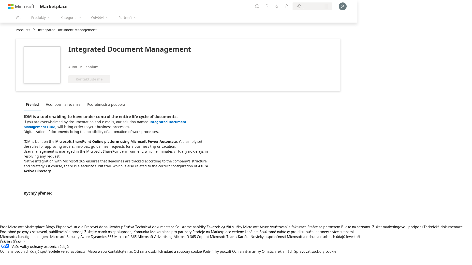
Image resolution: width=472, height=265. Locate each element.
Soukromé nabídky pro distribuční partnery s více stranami (307, 231)
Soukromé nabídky (190, 226)
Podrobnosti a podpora (106, 104)
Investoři (353, 236)
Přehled (32, 104)
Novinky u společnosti (268, 236)
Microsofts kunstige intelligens (24, 236)
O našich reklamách (277, 251)
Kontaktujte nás (120, 251)
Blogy (50, 226)
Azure (85, 236)
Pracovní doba (96, 226)
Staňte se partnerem (324, 226)
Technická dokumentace (154, 226)
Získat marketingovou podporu (397, 226)
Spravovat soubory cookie (315, 251)
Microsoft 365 (125, 236)
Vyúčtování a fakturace (288, 226)
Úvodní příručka (121, 226)
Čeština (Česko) (12, 241)
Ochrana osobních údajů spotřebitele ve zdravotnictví (43, 251)
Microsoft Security (64, 236)
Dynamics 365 (102, 236)
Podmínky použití (217, 251)
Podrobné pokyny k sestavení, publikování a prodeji (41, 231)
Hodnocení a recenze (63, 104)
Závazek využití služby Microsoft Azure (238, 226)
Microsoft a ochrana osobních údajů (316, 236)
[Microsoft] (21, 6)
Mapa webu (97, 251)
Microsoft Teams (223, 236)
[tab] (34, 104)
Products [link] (23, 29)
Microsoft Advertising (155, 236)
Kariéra (244, 236)
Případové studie (69, 226)
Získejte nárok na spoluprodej (108, 231)
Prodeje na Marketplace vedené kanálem (225, 231)
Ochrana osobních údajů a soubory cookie (168, 251)
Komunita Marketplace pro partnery (162, 231)
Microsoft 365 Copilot (191, 236)
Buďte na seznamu (356, 226)
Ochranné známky (246, 251)
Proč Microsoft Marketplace (22, 226)
